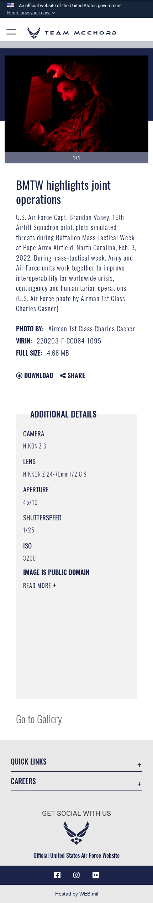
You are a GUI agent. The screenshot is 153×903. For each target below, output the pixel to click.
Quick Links (29, 761)
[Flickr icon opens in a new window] (95, 875)
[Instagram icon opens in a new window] (76, 875)
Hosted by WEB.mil (76, 894)
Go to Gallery (39, 718)
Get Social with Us (76, 813)
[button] (32, 12)
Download (37, 375)
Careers (23, 781)
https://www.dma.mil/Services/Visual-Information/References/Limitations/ (66, 676)
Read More (38, 585)
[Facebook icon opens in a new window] (57, 875)
